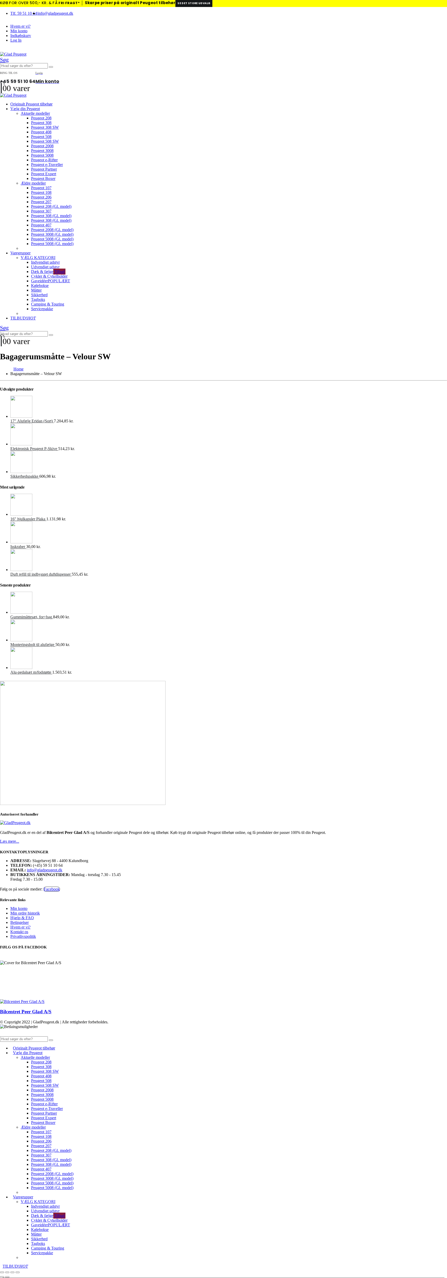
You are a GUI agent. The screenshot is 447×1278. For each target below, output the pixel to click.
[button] (4, 60)
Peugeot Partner (44, 169)
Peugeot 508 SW (45, 141)
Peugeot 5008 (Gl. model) (52, 239)
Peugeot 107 (41, 188)
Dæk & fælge (48, 271)
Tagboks (38, 299)
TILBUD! (23, 318)
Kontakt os (19, 932)
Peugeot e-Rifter (44, 160)
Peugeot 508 (41, 136)
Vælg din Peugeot (25, 108)
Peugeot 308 (41, 122)
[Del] (12, 1272)
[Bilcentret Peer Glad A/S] (22, 1001)
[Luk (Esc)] (18, 1272)
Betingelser (19, 922)
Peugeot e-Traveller (47, 164)
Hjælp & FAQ (22, 918)
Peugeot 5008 (42, 155)
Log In (15, 40)
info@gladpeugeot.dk (55, 13)
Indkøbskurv (20, 35)
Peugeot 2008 (42, 146)
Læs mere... (9, 841)
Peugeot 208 (41, 118)
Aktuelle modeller (35, 113)
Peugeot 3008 (42, 150)
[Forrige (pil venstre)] (2, 1277)
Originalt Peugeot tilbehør (31, 104)
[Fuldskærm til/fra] (7, 1272)
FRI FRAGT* (69, 3)
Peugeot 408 (41, 132)
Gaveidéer (50, 281)
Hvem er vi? (20, 26)
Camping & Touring (47, 304)
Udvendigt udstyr (45, 267)
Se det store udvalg (193, 3)
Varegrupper (20, 253)
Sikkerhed (39, 295)
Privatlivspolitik (23, 936)
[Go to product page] (228, 407)
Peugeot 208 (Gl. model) (51, 206)
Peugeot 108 (41, 192)
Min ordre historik (25, 913)
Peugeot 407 (41, 225)
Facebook (52, 889)
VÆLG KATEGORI (38, 257)
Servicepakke (42, 309)
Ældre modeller (33, 183)
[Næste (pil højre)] (7, 1277)
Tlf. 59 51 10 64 (23, 13)
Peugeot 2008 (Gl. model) (52, 229)
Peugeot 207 (41, 202)
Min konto (18, 31)
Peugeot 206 (41, 197)
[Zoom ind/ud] (2, 1272)
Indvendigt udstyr (45, 262)
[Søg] (51, 67)
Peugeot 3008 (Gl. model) (52, 234)
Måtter (36, 290)
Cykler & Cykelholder (49, 276)
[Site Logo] (13, 54)
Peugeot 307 (41, 211)
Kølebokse (40, 285)
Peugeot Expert (43, 174)
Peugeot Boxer (43, 178)
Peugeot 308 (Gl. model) (51, 216)
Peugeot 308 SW (45, 127)
